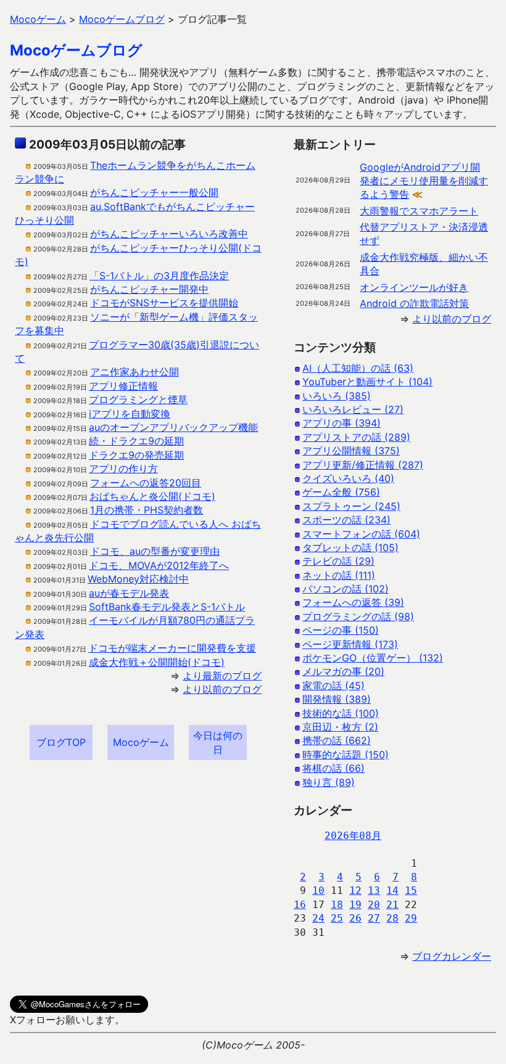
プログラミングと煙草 (138, 399)
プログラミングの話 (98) (358, 616)
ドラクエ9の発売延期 (136, 455)
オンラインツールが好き (414, 287)
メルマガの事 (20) (343, 671)
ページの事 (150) (340, 630)
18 (337, 905)
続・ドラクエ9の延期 (136, 441)
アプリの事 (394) (341, 423)
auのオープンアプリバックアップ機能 (173, 427)
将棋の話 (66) (333, 768)
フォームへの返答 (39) (353, 602)
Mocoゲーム (141, 742)
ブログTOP (61, 742)
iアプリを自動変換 (129, 413)
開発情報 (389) (336, 699)
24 (318, 918)
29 (411, 918)
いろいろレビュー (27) (353, 409)
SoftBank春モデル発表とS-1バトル (167, 606)
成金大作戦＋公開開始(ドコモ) (157, 662)
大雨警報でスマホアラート (419, 211)
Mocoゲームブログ (76, 50)
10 (318, 890)
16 (300, 905)
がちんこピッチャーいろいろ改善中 (169, 233)
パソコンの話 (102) (345, 589)
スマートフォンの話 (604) (361, 534)
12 (355, 890)
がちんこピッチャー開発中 (149, 289)
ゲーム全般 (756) (341, 492)
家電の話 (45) (333, 685)
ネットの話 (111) (338, 575)
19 (355, 905)
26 (355, 918)
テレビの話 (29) (338, 561)
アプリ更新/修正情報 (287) (362, 465)
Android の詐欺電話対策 (414, 303)
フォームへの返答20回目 (145, 483)
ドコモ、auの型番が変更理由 (155, 551)
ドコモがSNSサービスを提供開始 (164, 303)
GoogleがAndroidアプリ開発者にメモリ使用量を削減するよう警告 (424, 181)
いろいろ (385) (336, 396)
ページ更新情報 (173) (350, 644)
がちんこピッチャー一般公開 (154, 192)
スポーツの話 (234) (346, 520)
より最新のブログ (222, 675)
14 (392, 890)
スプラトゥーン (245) (351, 506)
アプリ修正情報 (123, 386)
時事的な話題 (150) (345, 754)
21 (392, 905)
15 (411, 890)
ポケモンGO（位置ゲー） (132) (372, 658)
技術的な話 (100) (340, 713)
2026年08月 (353, 835)
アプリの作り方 (123, 468)
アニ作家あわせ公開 (134, 372)
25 (337, 918)
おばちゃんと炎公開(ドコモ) (152, 496)
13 (374, 890)
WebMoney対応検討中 (138, 579)
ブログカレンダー (451, 956)
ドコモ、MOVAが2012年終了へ (159, 565)
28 (392, 918)
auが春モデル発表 (129, 593)
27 (374, 918)
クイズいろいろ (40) (348, 478)
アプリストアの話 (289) (356, 437)
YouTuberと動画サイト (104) (367, 381)
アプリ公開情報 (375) (351, 450)
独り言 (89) (328, 782)
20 (374, 905)
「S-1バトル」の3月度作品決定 (159, 275)
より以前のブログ (222, 689)
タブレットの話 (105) (350, 547)
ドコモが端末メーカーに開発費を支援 (172, 648)
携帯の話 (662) (336, 740)
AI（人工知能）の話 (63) (357, 368)
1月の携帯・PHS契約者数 (146, 510)
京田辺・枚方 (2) (340, 727)
